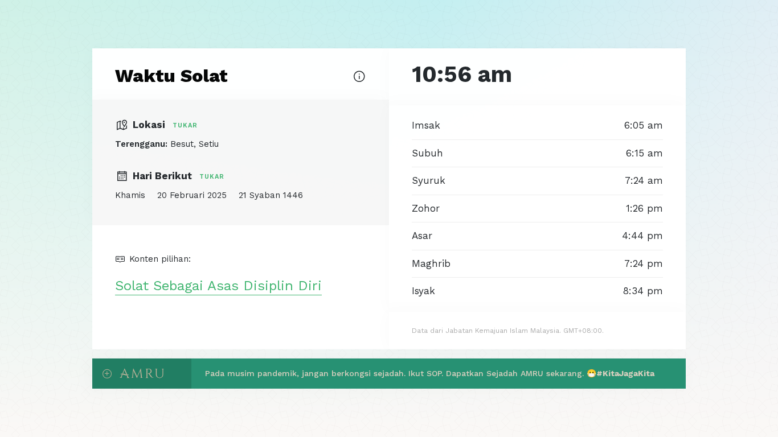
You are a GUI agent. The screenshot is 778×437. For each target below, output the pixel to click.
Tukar (185, 125)
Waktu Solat (171, 75)
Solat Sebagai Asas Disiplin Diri (218, 286)
